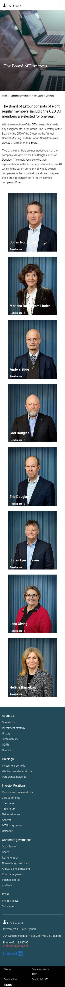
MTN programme (12, 825)
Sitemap (7, 969)
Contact (6, 750)
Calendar (7, 831)
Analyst (6, 820)
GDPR (5, 744)
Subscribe (8, 906)
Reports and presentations (17, 792)
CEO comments (11, 797)
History (6, 733)
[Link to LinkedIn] (13, 953)
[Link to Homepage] (12, 5)
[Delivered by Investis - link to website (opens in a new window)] (8, 984)
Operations (8, 722)
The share (8, 803)
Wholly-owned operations (17, 771)
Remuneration (10, 857)
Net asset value (11, 814)
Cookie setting (10, 979)
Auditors (7, 885)
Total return (9, 808)
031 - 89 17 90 (19, 942)
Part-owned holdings (14, 776)
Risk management (12, 874)
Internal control (11, 879)
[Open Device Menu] (60, 5)
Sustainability (10, 739)
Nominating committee (15, 863)
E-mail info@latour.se (15, 945)
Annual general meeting (16, 868)
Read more (16, 249)
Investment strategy (13, 728)
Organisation (9, 846)
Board (5, 852)
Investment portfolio (14, 765)
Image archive (10, 900)
